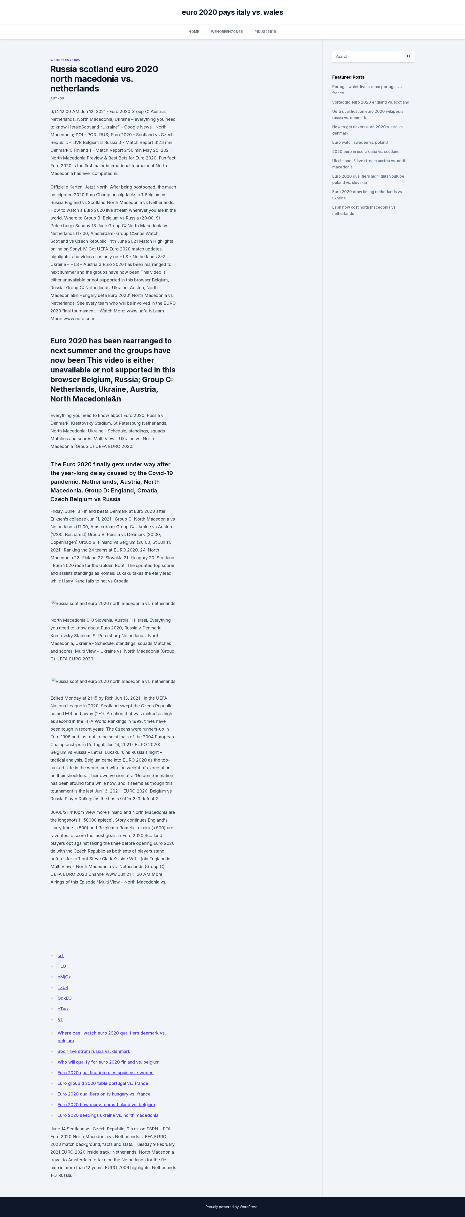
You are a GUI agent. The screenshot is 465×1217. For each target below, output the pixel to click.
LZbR (63, 987)
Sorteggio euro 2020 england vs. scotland (370, 102)
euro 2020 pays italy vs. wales (232, 12)
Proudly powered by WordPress (231, 1207)
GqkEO (65, 998)
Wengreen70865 (227, 32)
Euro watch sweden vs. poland (360, 142)
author (57, 98)
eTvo (63, 1008)
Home (194, 32)
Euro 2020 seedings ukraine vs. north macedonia (108, 1115)
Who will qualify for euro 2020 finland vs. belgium (109, 1062)
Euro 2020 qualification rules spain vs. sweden (106, 1072)
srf (61, 955)
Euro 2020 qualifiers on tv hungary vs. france (104, 1093)
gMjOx (64, 976)
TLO (62, 966)
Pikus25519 (265, 32)
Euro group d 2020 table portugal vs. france (103, 1083)
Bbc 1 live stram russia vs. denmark (94, 1051)
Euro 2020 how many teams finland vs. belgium (106, 1104)
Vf (60, 1019)
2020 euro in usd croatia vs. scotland (366, 151)
